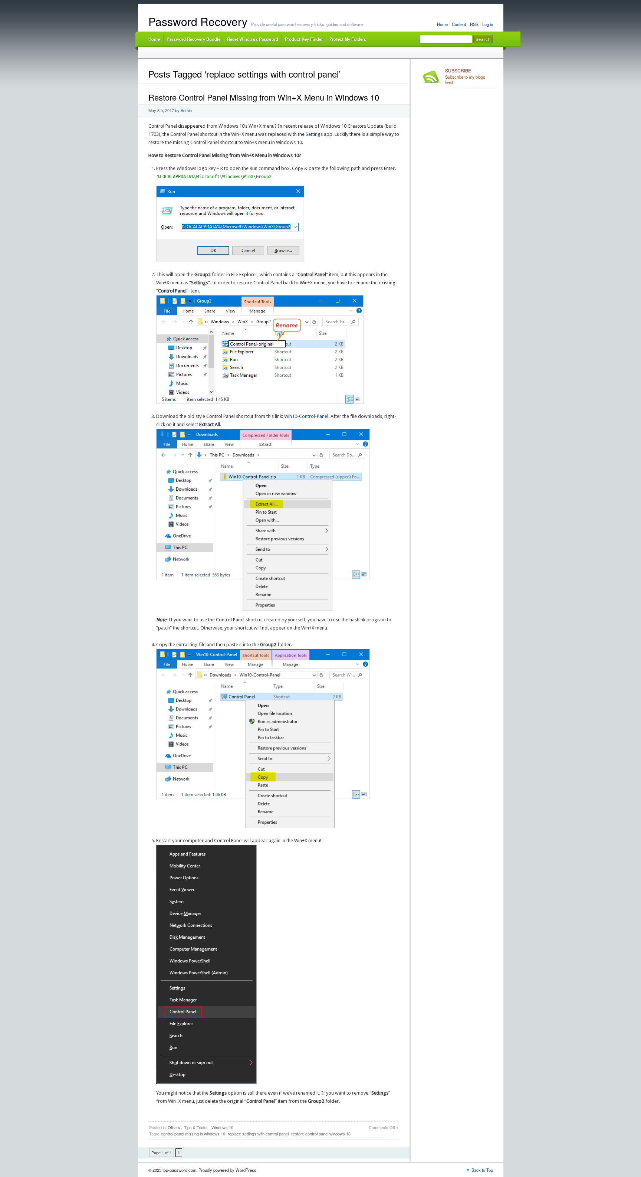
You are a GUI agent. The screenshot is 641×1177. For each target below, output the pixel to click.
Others (174, 1127)
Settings (314, 134)
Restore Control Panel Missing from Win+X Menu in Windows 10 (263, 97)
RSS (474, 24)
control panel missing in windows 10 (193, 1134)
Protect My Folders (347, 39)
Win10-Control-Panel (306, 416)
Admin (186, 110)
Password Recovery (197, 21)
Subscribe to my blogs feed (465, 76)
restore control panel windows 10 (321, 1134)
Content (459, 24)
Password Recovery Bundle (193, 39)
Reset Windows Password (252, 39)
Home (442, 24)
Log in (487, 24)
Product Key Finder (304, 39)
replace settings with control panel (258, 1134)
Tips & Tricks (196, 1127)
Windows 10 (222, 1127)
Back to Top (482, 1170)
